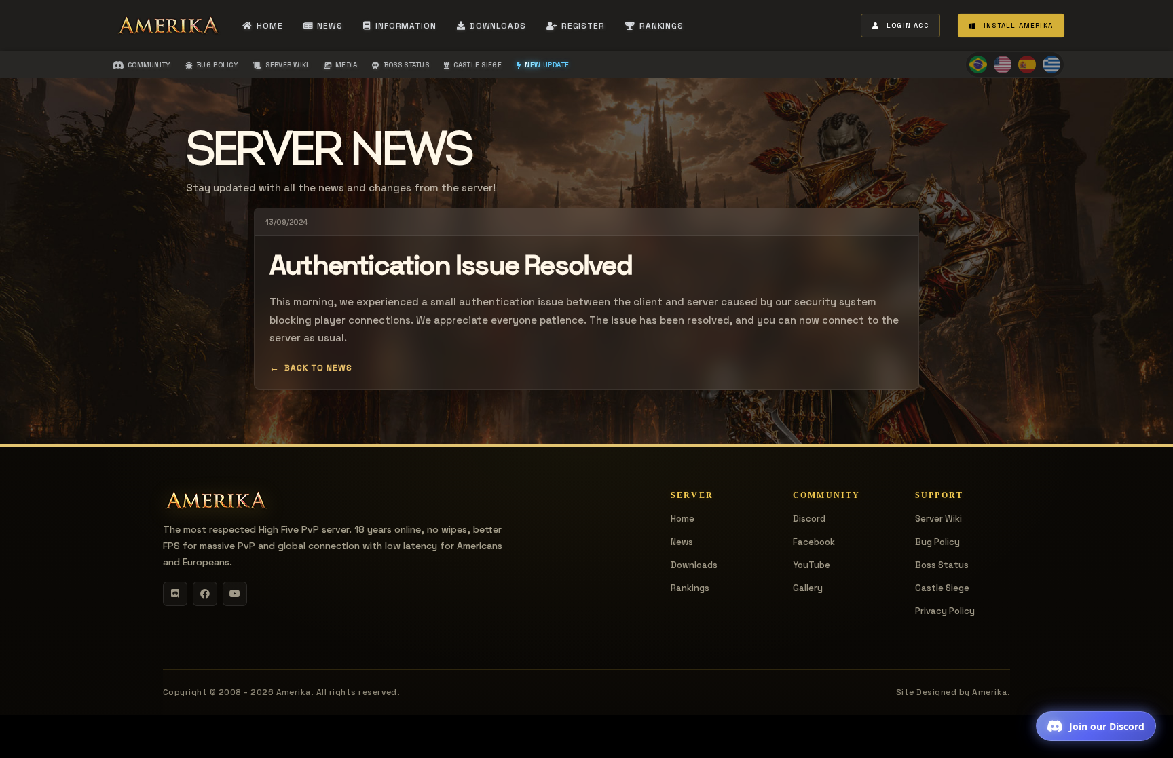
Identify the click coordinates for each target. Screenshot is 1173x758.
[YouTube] (235, 594)
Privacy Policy (945, 611)
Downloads (694, 565)
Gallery (808, 588)
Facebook (814, 542)
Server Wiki (938, 519)
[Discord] (175, 594)
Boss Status (942, 565)
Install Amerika (1018, 25)
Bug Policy (937, 542)
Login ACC (908, 25)
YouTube (811, 565)
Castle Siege (942, 588)
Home (682, 519)
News (682, 542)
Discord (809, 519)
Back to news (318, 367)
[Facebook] (205, 594)
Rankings (690, 588)
